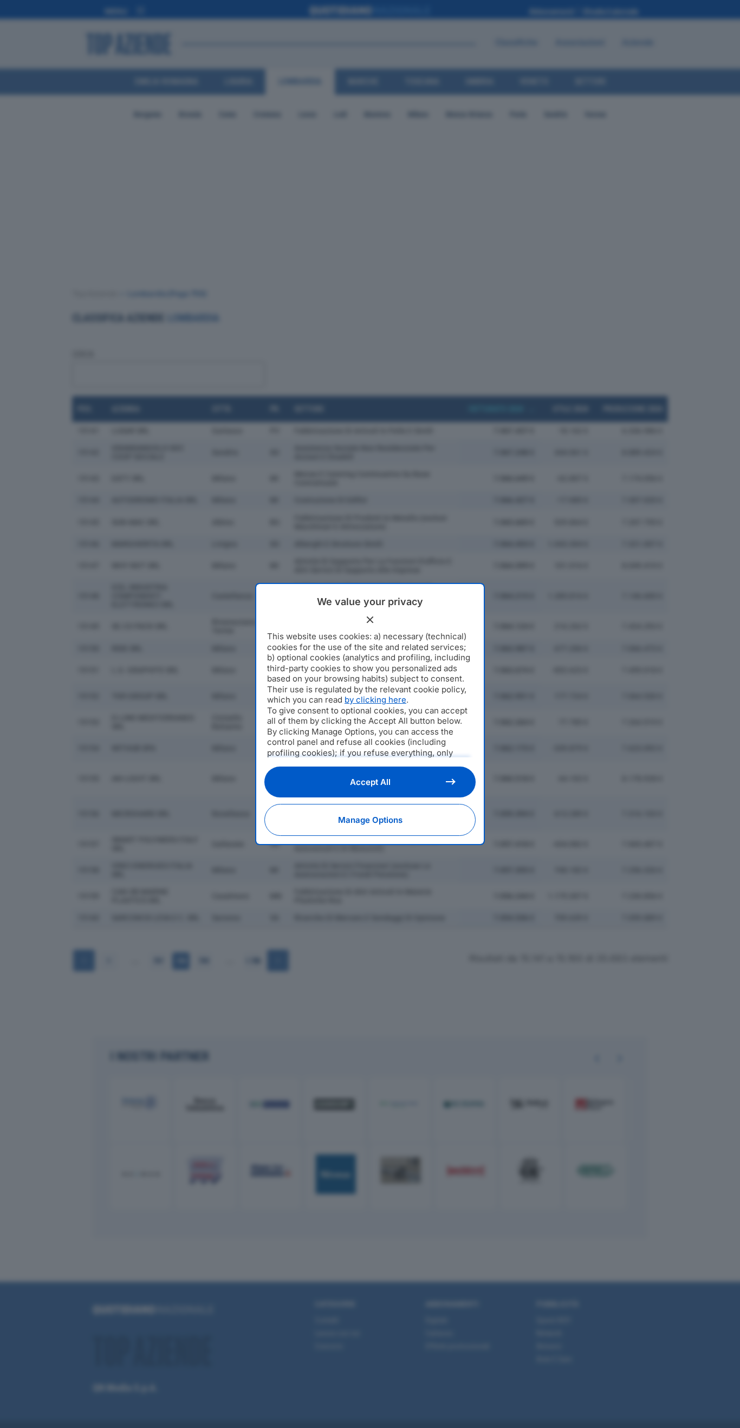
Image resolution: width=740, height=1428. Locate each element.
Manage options (370, 820)
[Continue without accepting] (370, 619)
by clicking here (375, 699)
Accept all (370, 782)
